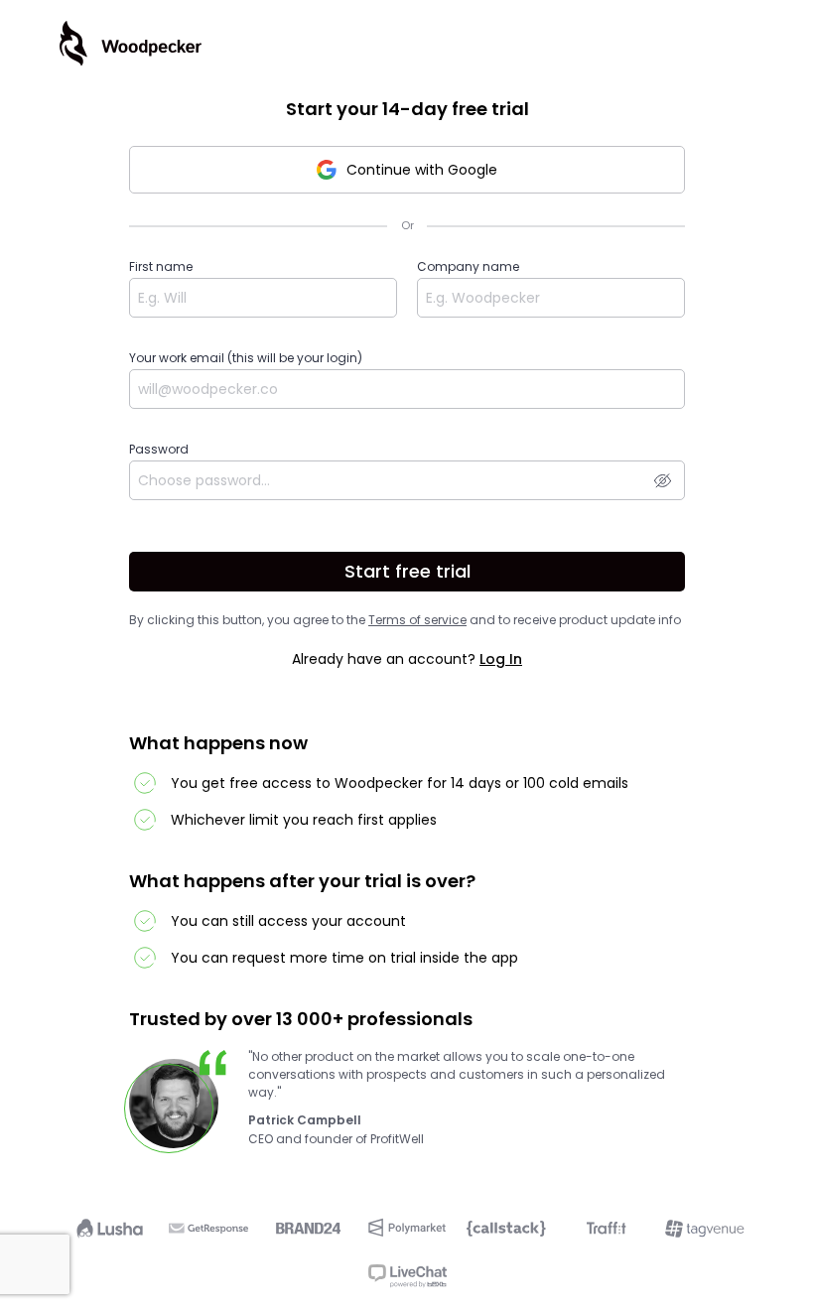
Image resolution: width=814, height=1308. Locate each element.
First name (161, 266)
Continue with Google (421, 170)
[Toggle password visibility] (662, 480)
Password (159, 449)
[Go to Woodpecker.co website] (131, 43)
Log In (500, 659)
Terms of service (417, 619)
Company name (468, 266)
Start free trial (407, 571)
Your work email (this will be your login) (245, 357)
